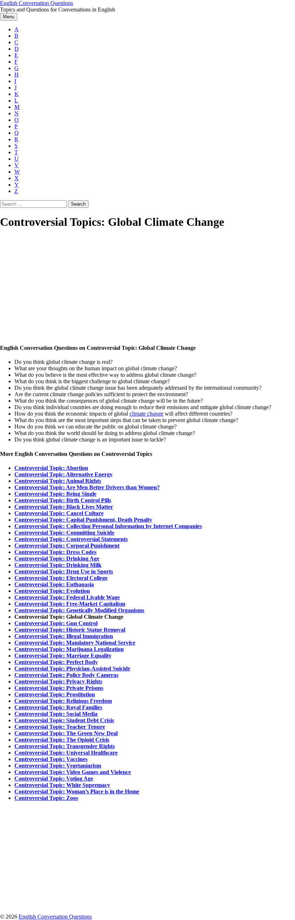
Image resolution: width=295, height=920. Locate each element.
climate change (146, 414)
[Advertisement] (147, 287)
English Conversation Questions (36, 3)
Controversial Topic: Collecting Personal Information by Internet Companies (108, 526)
